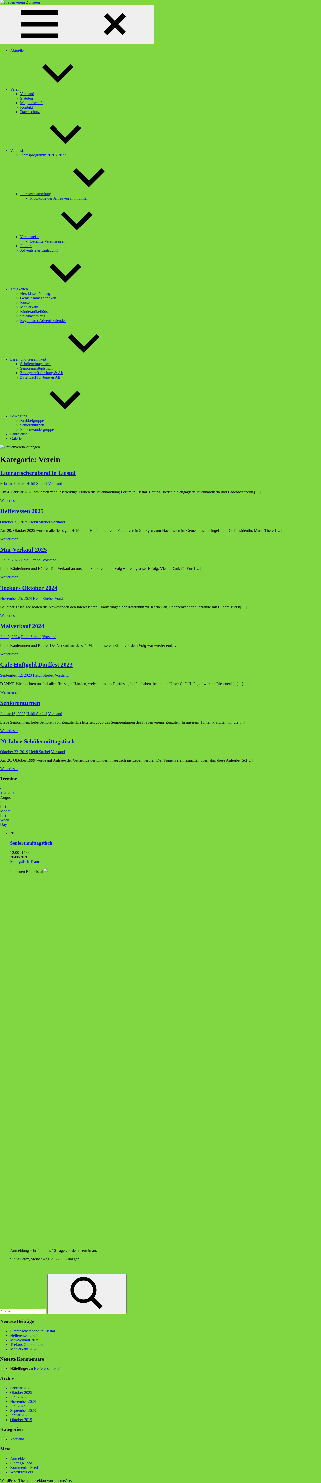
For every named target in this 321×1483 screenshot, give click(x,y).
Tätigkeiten (19, 289)
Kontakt (26, 107)
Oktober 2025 (21, 1392)
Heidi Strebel (36, 483)
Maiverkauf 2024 (22, 626)
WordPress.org (21, 1472)
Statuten (26, 98)
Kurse (25, 302)
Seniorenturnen (32, 425)
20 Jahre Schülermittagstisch (37, 741)
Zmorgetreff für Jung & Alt (41, 373)
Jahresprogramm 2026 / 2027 (43, 155)
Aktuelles (17, 50)
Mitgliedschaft (31, 103)
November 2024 (23, 1401)
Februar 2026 (20, 1388)
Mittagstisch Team (24, 861)
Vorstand (27, 94)
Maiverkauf (29, 307)
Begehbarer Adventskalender (43, 320)
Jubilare (26, 246)
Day (3, 824)
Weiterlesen (9, 500)
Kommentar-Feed (24, 1467)
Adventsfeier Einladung (39, 250)
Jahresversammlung (35, 193)
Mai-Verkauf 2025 (23, 549)
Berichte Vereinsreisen (47, 241)
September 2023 (23, 1410)
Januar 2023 (19, 1415)
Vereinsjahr (19, 150)
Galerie (16, 438)
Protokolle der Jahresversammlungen (59, 198)
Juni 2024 (18, 1406)
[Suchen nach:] (23, 1311)
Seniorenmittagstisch (36, 368)
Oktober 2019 (21, 1419)
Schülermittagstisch (35, 364)
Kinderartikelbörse (34, 311)
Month (5, 811)
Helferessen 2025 (22, 511)
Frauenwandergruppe (37, 429)
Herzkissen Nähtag (35, 293)
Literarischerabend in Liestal (38, 473)
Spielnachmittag (32, 316)
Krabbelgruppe (32, 420)
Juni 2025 (18, 1397)
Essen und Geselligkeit (28, 359)
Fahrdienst (18, 434)
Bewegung (18, 416)
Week (4, 820)
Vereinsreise (29, 237)
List (3, 815)
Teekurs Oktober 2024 (28, 588)
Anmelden (18, 1458)
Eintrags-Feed (21, 1463)
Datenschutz (30, 112)
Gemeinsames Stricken (38, 298)
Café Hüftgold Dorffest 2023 (36, 664)
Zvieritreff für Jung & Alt (40, 377)
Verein (15, 89)
